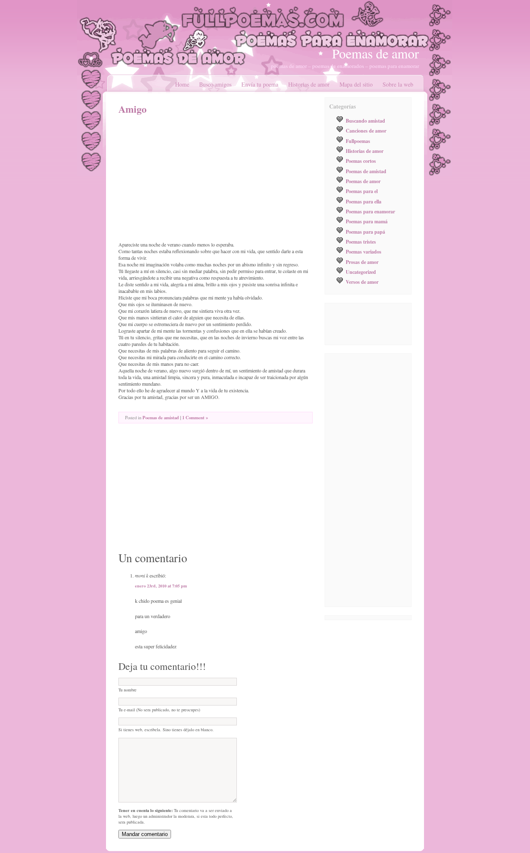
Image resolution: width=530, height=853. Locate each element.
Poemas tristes (361, 241)
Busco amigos (215, 84)
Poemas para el (362, 191)
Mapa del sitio (356, 84)
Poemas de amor (375, 53)
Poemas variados (363, 251)
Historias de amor (309, 84)
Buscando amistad (365, 120)
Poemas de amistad (160, 417)
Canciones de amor (366, 130)
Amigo (132, 108)
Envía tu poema (259, 84)
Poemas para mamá (367, 221)
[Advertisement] (188, 178)
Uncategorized (361, 271)
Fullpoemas (358, 141)
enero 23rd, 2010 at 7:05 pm (161, 586)
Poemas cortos (361, 160)
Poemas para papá (365, 231)
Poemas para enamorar (370, 211)
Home (182, 84)
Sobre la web (398, 84)
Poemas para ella (363, 201)
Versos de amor (362, 281)
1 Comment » (195, 417)
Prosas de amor (362, 262)
